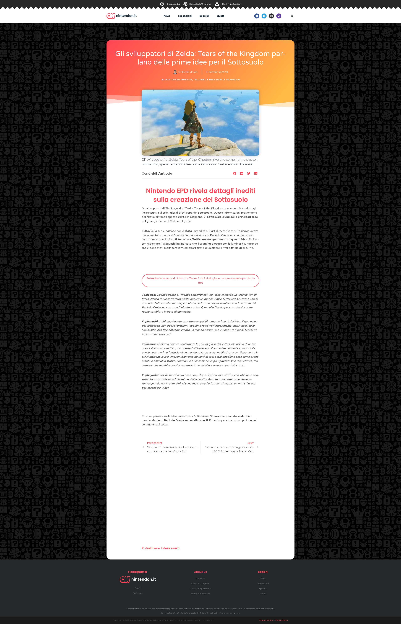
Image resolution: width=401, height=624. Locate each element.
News (167, 16)
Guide (220, 16)
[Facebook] (256, 15)
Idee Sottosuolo (170, 79)
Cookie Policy (281, 620)
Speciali (204, 16)
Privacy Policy (266, 620)
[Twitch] (278, 15)
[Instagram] (271, 15)
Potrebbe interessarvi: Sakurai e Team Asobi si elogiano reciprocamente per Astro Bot (200, 280)
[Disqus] (200, 501)
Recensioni (185, 16)
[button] (292, 16)
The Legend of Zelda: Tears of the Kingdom (216, 79)
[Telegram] (264, 15)
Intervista (186, 79)
